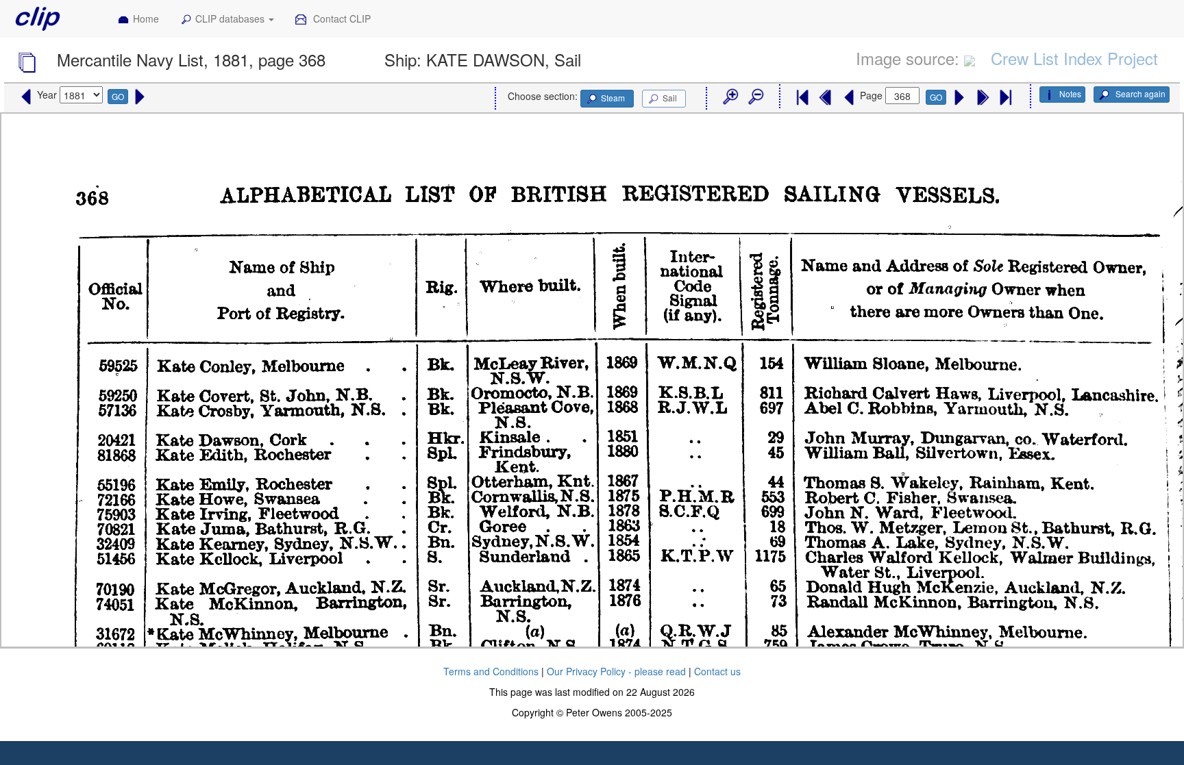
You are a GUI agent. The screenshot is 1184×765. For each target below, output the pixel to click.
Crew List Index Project (1074, 58)
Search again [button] (1139, 93)
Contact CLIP (340, 18)
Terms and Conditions (491, 671)
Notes (1070, 93)
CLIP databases (231, 18)
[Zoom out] (755, 97)
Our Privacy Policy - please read (616, 671)
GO (118, 96)
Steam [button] (613, 97)
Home (146, 18)
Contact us (717, 671)
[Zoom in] (729, 97)
